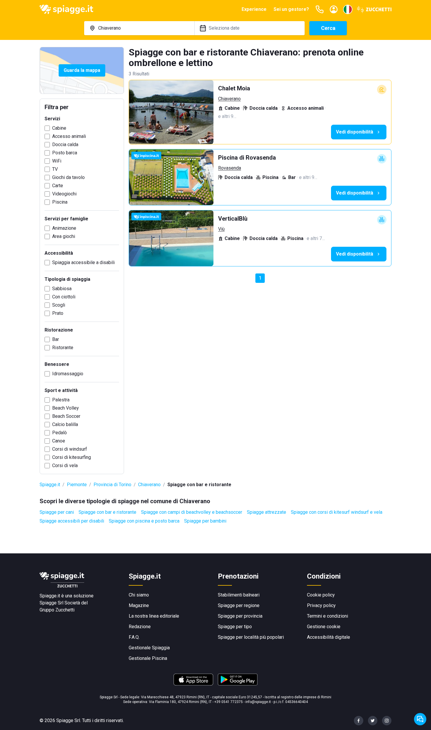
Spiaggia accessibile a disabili (83, 262)
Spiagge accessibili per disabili (72, 521)
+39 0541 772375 (228, 702)
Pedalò (59, 432)
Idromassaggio (67, 373)
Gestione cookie (323, 626)
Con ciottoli (63, 297)
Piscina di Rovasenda (247, 157)
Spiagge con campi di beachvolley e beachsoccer (191, 512)
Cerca (328, 28)
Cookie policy (321, 595)
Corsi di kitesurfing (71, 457)
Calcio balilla (65, 424)
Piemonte (77, 484)
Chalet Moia (234, 88)
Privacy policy (321, 605)
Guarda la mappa (82, 70)
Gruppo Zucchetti (57, 610)
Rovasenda (229, 168)
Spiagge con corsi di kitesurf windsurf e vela (336, 512)
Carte (57, 185)
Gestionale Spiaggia (149, 647)
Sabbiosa (62, 288)
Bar (55, 339)
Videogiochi (64, 194)
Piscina (59, 202)
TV (55, 169)
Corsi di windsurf (69, 449)
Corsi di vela (65, 465)
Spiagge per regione (238, 605)
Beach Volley (65, 408)
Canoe (58, 441)
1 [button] (260, 278)
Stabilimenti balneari (238, 595)
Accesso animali (69, 136)
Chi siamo (139, 595)
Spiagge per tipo (235, 626)
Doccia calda (65, 144)
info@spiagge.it (258, 702)
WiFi (56, 161)
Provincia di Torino (112, 484)
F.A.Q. (134, 637)
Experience (254, 9)
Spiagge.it (50, 484)
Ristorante (62, 347)
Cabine (59, 128)
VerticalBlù (232, 218)
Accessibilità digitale (328, 637)
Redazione (140, 626)
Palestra (60, 400)
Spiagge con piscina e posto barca (144, 521)
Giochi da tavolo (68, 177)
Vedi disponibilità (354, 132)
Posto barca (64, 153)
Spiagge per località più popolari (251, 637)
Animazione (64, 228)
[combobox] (139, 28)
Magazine (139, 605)
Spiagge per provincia (240, 616)
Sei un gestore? (291, 9)
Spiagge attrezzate (266, 512)
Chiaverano (229, 99)
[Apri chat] (420, 719)
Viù (221, 229)
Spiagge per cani (57, 512)
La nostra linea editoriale (154, 616)
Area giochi (63, 236)
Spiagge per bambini (205, 521)
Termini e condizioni (327, 616)
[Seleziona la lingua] (347, 9)
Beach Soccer (66, 416)
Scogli (58, 305)
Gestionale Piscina (148, 658)
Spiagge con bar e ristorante (107, 512)
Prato (57, 313)
